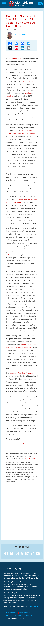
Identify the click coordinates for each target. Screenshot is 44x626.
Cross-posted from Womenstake (20, 444)
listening (9, 96)
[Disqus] (22, 511)
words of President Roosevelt (22, 373)
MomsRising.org (21, 3)
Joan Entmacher (15, 58)
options (9, 255)
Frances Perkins (28, 81)
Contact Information (10, 613)
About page (34, 606)
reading (28, 93)
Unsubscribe (19, 615)
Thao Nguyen (22, 35)
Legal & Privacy (8, 615)
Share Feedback (24, 613)
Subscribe (29, 615)
